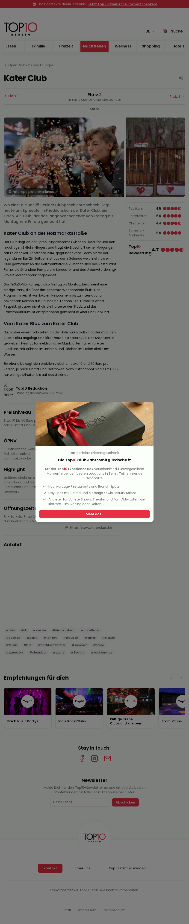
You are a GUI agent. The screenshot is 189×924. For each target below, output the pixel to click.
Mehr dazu (94, 514)
